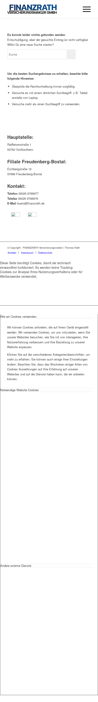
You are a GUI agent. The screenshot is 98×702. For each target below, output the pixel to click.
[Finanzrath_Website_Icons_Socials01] (15, 216)
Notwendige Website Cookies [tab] (19, 390)
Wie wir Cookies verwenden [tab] (18, 316)
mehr (38, 290)
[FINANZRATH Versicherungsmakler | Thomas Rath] (40, 9)
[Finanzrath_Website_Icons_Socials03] (32, 216)
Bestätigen (14, 290)
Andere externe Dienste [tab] (15, 565)
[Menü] (84, 9)
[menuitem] (84, 9)
